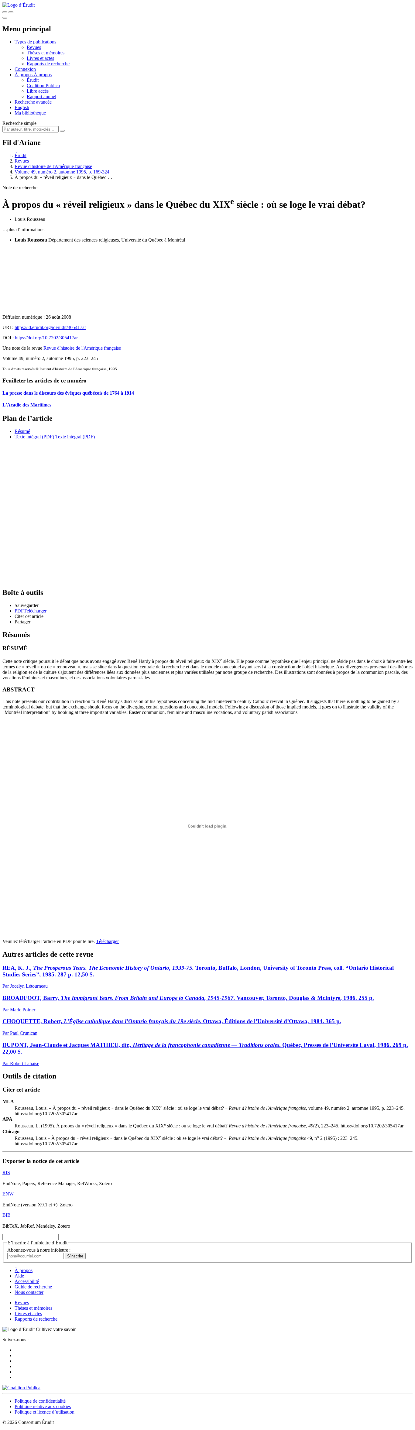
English (22, 107)
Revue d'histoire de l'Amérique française (53, 166)
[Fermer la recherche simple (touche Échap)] (11, 12)
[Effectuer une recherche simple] (4, 12)
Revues (34, 47)
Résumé (22, 431)
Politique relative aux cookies (43, 1406)
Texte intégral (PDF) (34, 436)
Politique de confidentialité (40, 1401)
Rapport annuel (41, 96)
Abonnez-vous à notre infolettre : (38, 1250)
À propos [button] (24, 74)
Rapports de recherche (48, 63)
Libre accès (38, 91)
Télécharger (107, 941)
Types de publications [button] (35, 41)
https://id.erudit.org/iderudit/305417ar (50, 327)
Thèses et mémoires (45, 52)
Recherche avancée (33, 102)
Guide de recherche (33, 1286)
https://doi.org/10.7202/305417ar (46, 337)
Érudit (33, 80)
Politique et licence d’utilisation (44, 1412)
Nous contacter (29, 1292)
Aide (19, 1275)
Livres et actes (40, 58)
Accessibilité (27, 1281)
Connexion (25, 69)
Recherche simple (19, 123)
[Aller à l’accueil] (18, 5)
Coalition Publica (43, 85)
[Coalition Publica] (21, 1387)
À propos (43, 74)
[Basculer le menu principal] (4, 18)
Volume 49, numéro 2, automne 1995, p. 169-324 (62, 171)
